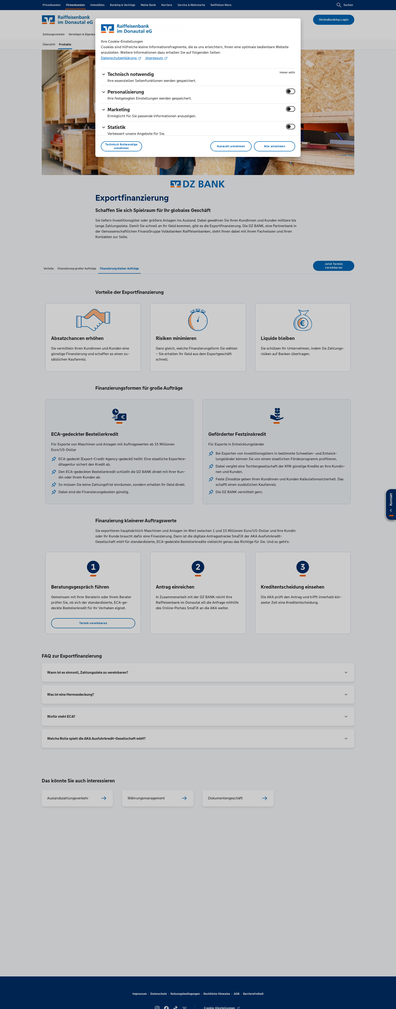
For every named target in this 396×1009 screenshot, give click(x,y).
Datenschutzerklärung (119, 58)
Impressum (154, 58)
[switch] (290, 91)
